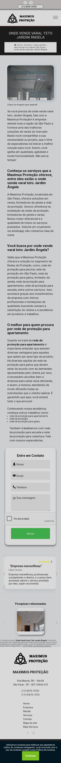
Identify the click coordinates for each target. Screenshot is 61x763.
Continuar (30, 756)
